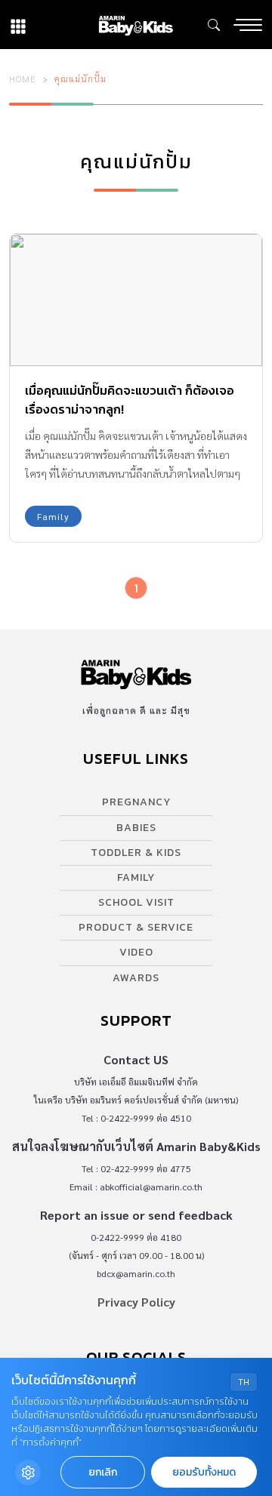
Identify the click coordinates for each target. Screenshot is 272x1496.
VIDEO (136, 952)
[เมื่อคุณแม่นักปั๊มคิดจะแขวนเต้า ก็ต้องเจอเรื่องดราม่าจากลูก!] (136, 300)
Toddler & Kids (136, 852)
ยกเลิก (102, 1472)
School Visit (136, 902)
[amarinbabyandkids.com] (135, 24)
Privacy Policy (136, 1302)
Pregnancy (136, 802)
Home (22, 78)
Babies (136, 828)
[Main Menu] (248, 25)
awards (136, 978)
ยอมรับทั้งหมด (204, 1472)
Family (53, 516)
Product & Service (136, 927)
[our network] (18, 24)
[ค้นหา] (214, 25)
